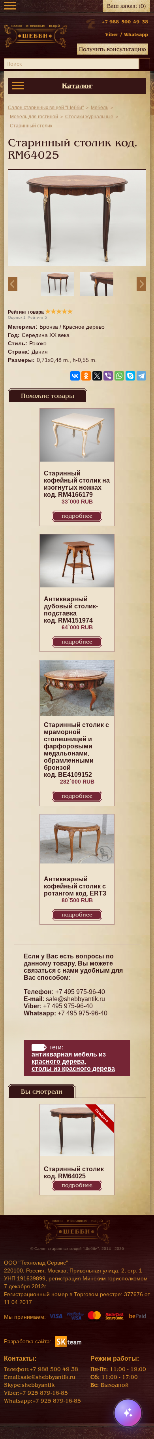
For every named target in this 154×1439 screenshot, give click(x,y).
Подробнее (77, 516)
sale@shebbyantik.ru (75, 999)
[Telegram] (141, 376)
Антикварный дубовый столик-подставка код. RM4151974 (71, 610)
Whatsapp (136, 34)
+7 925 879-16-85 (43, 1393)
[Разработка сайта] (68, 1341)
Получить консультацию (112, 49)
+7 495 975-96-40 (80, 991)
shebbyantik (38, 1385)
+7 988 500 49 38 (125, 22)
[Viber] (108, 376)
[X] (97, 376)
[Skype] (130, 376)
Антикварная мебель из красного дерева (69, 1058)
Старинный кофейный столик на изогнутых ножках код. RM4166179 (77, 484)
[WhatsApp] (119, 376)
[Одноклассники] (86, 376)
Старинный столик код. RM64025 (74, 1173)
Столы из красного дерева (73, 1068)
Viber (111, 34)
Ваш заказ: (126, 6)
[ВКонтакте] (75, 376)
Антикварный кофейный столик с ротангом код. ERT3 (75, 886)
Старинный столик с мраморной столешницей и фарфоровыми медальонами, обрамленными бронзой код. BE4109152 (76, 749)
